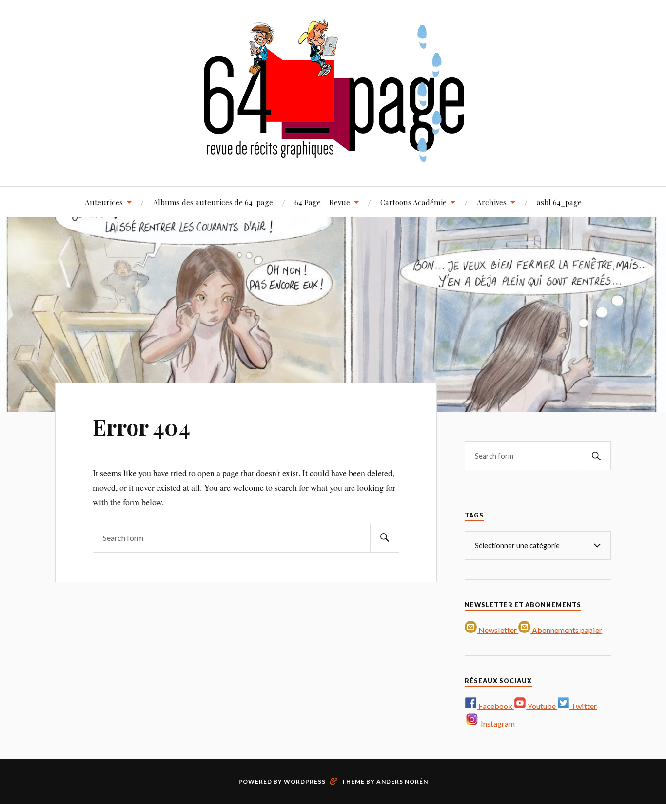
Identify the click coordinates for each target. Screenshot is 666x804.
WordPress (305, 781)
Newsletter (497, 629)
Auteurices (104, 202)
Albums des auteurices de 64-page (213, 202)
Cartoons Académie (413, 202)
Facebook (495, 705)
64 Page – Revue (322, 202)
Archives (492, 202)
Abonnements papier (566, 629)
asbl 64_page (559, 202)
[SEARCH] (384, 538)
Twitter (583, 705)
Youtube (541, 705)
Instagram (497, 723)
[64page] (333, 156)
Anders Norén (402, 781)
